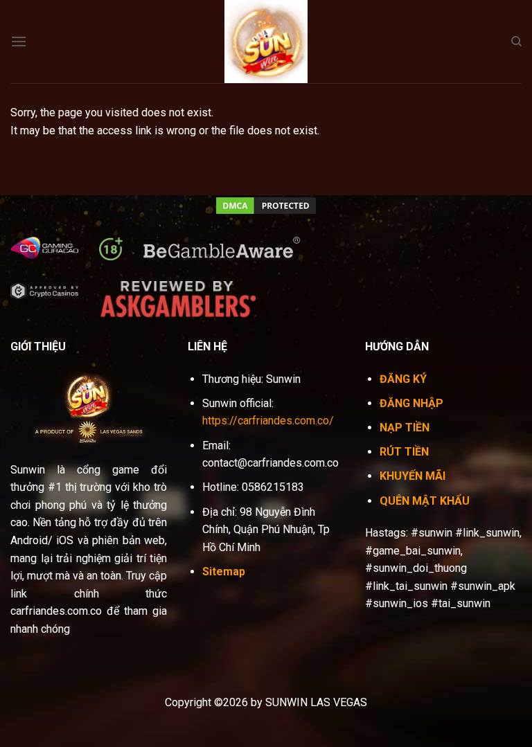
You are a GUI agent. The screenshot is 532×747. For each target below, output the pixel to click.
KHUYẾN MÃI (412, 476)
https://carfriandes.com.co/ (268, 420)
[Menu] (18, 41)
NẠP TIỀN (404, 427)
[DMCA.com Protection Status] (266, 204)
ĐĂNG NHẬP (411, 403)
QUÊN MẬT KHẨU (425, 500)
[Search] (516, 41)
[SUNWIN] (266, 41)
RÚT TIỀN (404, 451)
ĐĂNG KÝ (403, 379)
